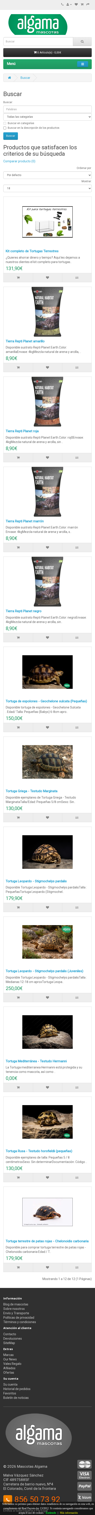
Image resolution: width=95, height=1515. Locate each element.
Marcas (8, 1355)
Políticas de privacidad (18, 1317)
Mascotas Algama (32, 1466)
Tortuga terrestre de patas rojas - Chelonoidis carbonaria (47, 1241)
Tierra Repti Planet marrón (25, 521)
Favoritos (9, 1393)
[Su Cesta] (82, 4)
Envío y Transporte (16, 1313)
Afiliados (9, 1368)
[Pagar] (87, 4)
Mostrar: (87, 181)
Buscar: (8, 102)
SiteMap (9, 1343)
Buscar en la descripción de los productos (33, 127)
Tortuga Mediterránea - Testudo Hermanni (36, 1061)
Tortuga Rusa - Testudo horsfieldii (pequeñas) (39, 1151)
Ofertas (8, 1372)
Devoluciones (12, 1338)
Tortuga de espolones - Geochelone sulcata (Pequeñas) (46, 701)
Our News (10, 1359)
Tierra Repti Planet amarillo (25, 341)
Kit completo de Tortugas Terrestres (32, 251)
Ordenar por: (84, 168)
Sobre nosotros (14, 1308)
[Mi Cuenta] (69, 4)
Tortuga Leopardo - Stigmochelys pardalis (36, 881)
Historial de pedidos (16, 1389)
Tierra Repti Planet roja (22, 431)
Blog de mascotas (15, 1304)
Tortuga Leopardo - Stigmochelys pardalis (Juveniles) (44, 971)
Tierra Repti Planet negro (24, 611)
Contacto (9, 1334)
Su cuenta (10, 1384)
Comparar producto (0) (19, 161)
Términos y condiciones (19, 1322)
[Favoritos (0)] (76, 4)
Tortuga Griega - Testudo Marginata (31, 791)
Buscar (25, 78)
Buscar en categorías (21, 123)
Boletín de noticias (16, 1397)
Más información (69, 1512)
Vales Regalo (12, 1363)
